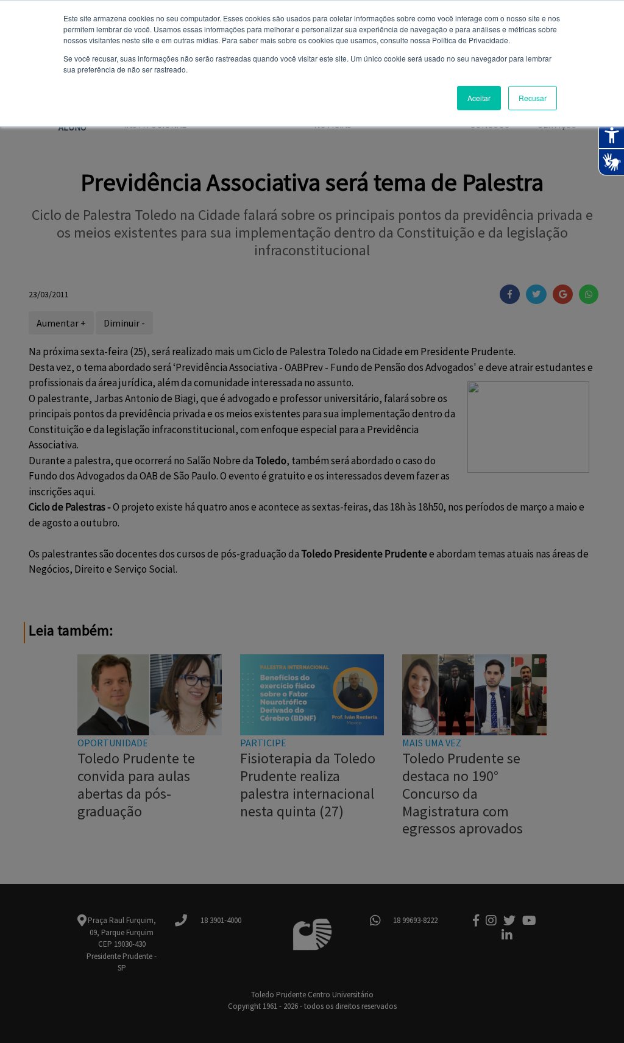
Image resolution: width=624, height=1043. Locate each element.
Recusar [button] (533, 98)
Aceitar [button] (479, 98)
